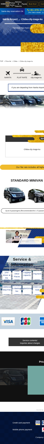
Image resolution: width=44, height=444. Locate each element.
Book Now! (33, 4)
